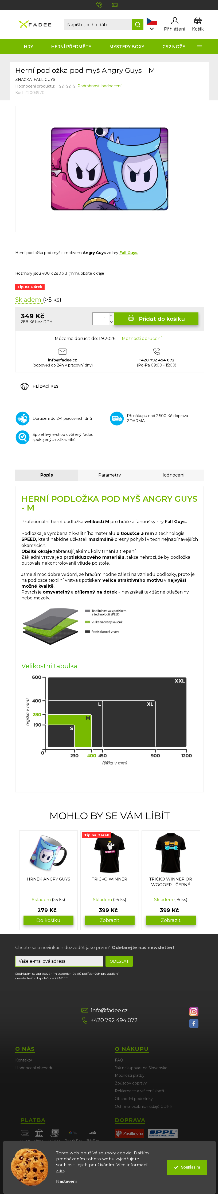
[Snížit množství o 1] (111, 322)
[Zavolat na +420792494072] (104, 4)
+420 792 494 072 (114, 1020)
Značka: (35, 79)
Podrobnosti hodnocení (99, 86)
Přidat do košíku (162, 319)
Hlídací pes (45, 386)
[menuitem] (28, 46)
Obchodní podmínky (134, 1098)
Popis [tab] (46, 475)
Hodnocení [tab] (173, 475)
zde (60, 1170)
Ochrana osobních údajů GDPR (144, 1106)
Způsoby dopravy (131, 1083)
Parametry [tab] (109, 475)
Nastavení (66, 1181)
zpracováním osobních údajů (58, 974)
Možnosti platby (129, 1075)
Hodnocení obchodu (34, 1067)
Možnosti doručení (142, 338)
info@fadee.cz (109, 1010)
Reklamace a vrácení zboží (139, 1091)
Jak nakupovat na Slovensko (141, 1067)
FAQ (119, 1060)
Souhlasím (190, 1167)
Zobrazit (109, 920)
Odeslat (119, 961)
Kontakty (23, 1060)
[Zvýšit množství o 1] (111, 316)
